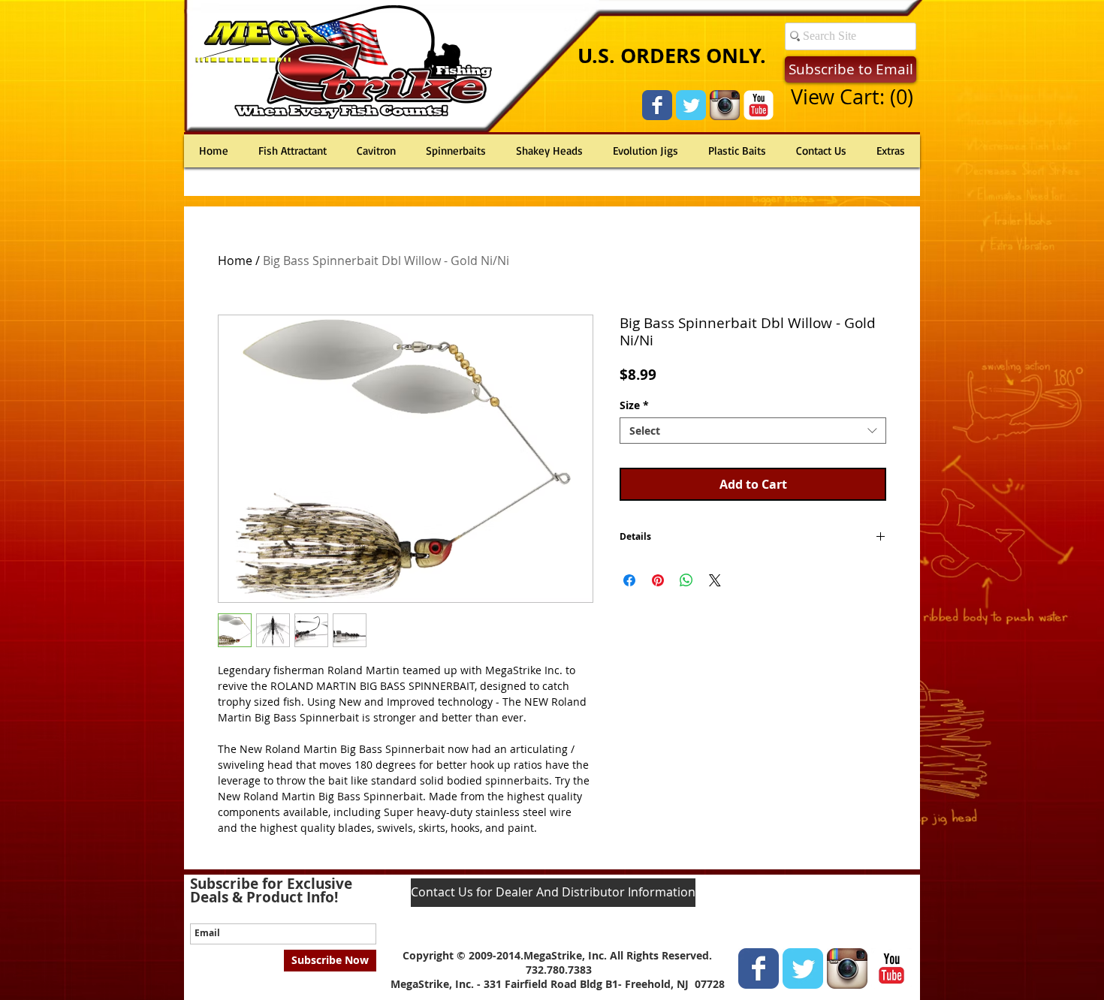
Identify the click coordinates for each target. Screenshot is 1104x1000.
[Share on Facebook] (629, 580)
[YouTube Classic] (759, 105)
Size (634, 405)
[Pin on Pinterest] (658, 580)
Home (235, 260)
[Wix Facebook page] (657, 105)
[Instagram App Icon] (725, 105)
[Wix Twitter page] (691, 105)
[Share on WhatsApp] (686, 580)
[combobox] (753, 430)
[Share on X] (715, 580)
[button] (851, 97)
